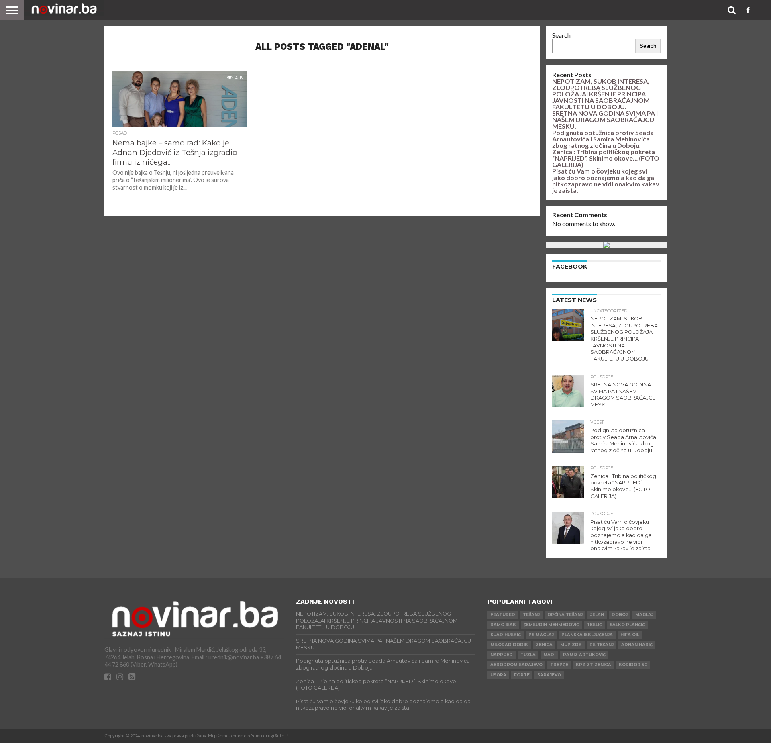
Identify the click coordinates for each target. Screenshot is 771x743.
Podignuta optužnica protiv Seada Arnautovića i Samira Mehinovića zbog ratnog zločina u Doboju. (603, 139)
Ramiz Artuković (584, 654)
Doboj (620, 614)
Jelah (597, 614)
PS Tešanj (601, 644)
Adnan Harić (637, 644)
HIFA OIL (629, 634)
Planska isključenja (587, 634)
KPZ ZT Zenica (593, 664)
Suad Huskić (505, 634)
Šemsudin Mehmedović (551, 624)
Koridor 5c (633, 664)
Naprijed (501, 654)
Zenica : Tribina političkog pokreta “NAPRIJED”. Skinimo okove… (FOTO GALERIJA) (605, 158)
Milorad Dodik (509, 644)
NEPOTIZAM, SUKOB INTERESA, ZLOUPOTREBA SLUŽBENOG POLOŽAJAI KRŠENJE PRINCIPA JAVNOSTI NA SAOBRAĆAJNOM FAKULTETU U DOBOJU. (601, 93)
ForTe (522, 675)
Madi (549, 654)
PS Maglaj (541, 634)
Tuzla (528, 654)
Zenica (544, 644)
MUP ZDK (571, 644)
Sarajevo (549, 675)
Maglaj (644, 614)
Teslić (594, 624)
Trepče (559, 664)
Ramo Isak (503, 624)
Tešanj (531, 614)
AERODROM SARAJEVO (516, 664)
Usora (498, 675)
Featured (502, 614)
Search (561, 35)
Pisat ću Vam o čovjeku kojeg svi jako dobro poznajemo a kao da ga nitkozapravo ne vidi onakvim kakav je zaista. (605, 180)
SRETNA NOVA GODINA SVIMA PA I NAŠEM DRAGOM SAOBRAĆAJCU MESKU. (605, 119)
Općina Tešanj (565, 614)
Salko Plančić (627, 624)
